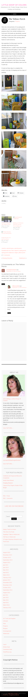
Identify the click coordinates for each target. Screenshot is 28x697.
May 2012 (6, 600)
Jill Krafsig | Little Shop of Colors (12, 399)
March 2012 (6, 605)
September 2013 (7, 560)
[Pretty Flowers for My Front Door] (7, 234)
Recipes (5, 628)
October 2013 (7, 557)
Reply (3, 284)
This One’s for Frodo (8, 532)
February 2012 (7, 607)
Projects (17, 21)
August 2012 (6, 592)
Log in (4, 644)
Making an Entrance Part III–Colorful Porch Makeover (18, 224)
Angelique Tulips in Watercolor (11, 534)
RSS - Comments (8, 498)
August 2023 (6, 552)
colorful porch (17, 248)
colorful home (10, 248)
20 (5, 19)
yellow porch (21, 252)
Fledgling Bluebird (8, 483)
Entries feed (6, 647)
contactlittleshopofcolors (12, 460)
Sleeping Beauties (7, 258)
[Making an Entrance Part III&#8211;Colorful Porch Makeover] (18, 219)
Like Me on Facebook (14, 506)
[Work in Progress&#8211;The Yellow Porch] (7, 219)
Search (14, 518)
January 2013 (6, 580)
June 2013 (6, 567)
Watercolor (6, 633)
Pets (4, 623)
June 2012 (6, 597)
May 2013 (6, 570)
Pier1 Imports (15, 250)
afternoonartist (15, 286)
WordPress (6, 694)
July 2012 (5, 595)
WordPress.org (7, 652)
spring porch (22, 250)
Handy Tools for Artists (9, 529)
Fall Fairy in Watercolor (9, 537)
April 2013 (6, 572)
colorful (4, 248)
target (16, 252)
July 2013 (5, 565)
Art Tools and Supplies (9, 618)
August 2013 (6, 562)
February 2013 (7, 577)
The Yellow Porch (17, 19)
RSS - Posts (6, 496)
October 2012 (7, 587)
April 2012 (6, 602)
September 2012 (7, 590)
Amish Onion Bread (8, 480)
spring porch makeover (8, 252)
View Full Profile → (8, 428)
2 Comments (6, 255)
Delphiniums (22, 258)
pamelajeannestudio (11, 269)
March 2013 (6, 575)
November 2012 (7, 585)
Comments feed (7, 649)
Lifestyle (5, 621)
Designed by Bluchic (14, 694)
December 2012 (7, 582)
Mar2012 (4, 21)
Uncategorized (7, 631)
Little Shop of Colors (14, 5)
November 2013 (7, 555)
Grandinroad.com (6, 250)
